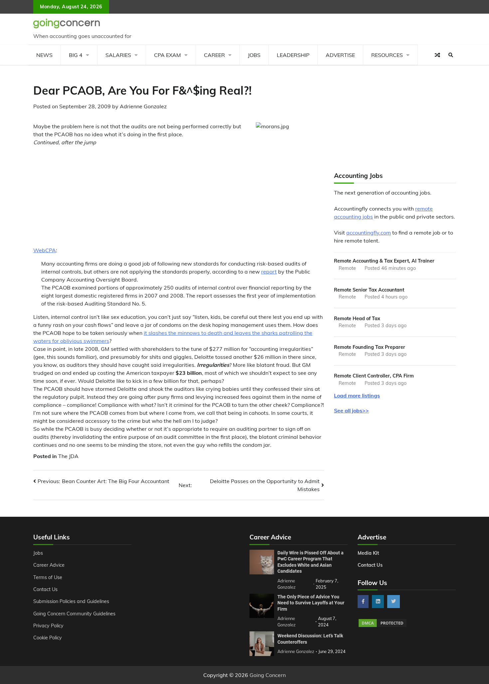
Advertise (340, 55)
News (44, 55)
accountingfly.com (368, 232)
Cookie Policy (47, 638)
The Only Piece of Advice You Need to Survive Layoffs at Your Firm (310, 603)
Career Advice (49, 565)
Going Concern (267, 675)
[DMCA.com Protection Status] (383, 626)
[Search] (451, 55)
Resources (387, 55)
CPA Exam (167, 55)
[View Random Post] (437, 55)
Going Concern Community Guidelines (74, 614)
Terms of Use (47, 577)
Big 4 (75, 55)
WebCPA (44, 250)
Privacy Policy (48, 626)
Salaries (118, 55)
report (269, 271)
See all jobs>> (351, 410)
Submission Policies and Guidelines (71, 601)
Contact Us (45, 589)
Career (214, 55)
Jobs (254, 55)
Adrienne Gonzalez (143, 106)
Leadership (293, 55)
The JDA (68, 456)
